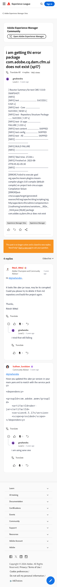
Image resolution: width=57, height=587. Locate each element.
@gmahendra (15, 277)
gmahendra (18, 78)
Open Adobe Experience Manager (28, 36)
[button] (15, 72)
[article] (28, 296)
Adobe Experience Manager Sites (16, 13)
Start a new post (25, 247)
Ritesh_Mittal (17, 267)
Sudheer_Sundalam (21, 366)
